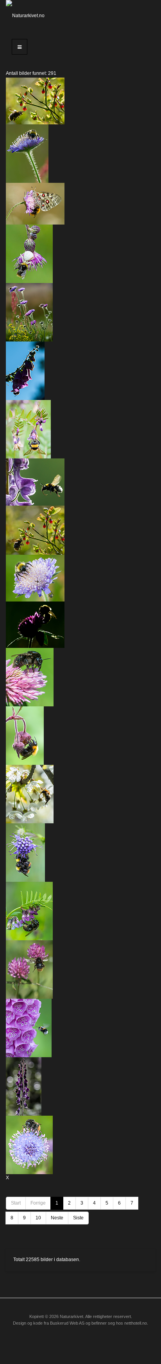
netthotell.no (135, 1323)
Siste (78, 1218)
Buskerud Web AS (67, 1323)
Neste (57, 1218)
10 (38, 1218)
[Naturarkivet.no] (27, 15)
